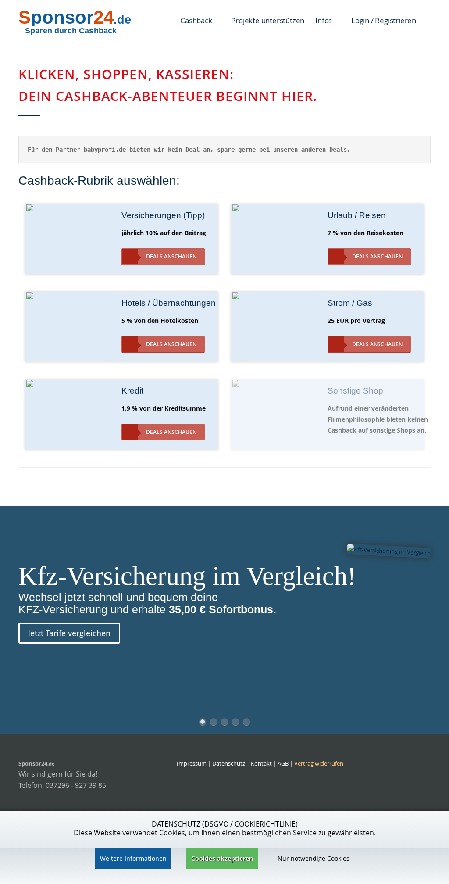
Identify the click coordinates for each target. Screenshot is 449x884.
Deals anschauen (171, 256)
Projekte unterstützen (267, 20)
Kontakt (262, 763)
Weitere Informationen (133, 858)
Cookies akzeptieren (222, 858)
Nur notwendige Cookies (313, 858)
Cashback (197, 20)
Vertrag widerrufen (318, 763)
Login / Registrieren (383, 20)
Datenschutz (228, 763)
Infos (324, 20)
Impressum (192, 763)
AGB (283, 763)
